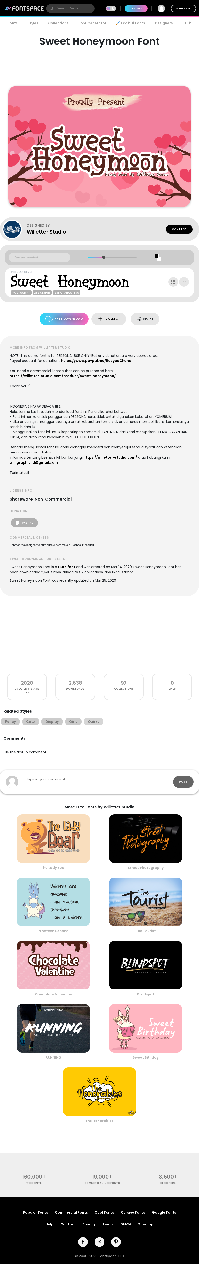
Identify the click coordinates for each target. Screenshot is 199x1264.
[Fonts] (24, 8)
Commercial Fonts (71, 1212)
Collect (112, 319)
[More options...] (184, 282)
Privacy (89, 1224)
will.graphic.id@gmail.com (34, 462)
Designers (164, 23)
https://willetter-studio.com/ (110, 457)
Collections (58, 23)
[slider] (103, 257)
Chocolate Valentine (53, 994)
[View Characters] (173, 282)
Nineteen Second (53, 931)
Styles (32, 23)
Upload (136, 8)
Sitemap (145, 1224)
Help (50, 1224)
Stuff (186, 23)
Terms (108, 1224)
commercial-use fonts (102, 1183)
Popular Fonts (35, 1212)
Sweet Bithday (145, 1057)
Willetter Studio (46, 231)
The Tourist (146, 931)
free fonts (34, 1183)
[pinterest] (116, 1242)
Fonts (13, 23)
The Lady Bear (53, 867)
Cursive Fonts (133, 1212)
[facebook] (83, 1242)
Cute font (66, 566)
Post (183, 782)
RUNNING (53, 1057)
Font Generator (92, 23)
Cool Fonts (104, 1212)
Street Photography (146, 867)
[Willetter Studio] (14, 229)
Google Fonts (164, 1212)
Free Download (69, 319)
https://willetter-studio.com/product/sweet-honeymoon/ (63, 376)
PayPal (27, 523)
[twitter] (99, 1242)
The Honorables (99, 1120)
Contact (179, 229)
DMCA (125, 1224)
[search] (70, 8)
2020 (27, 682)
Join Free (183, 8)
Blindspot (145, 994)
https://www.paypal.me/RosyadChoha (96, 360)
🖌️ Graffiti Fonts (130, 23)
